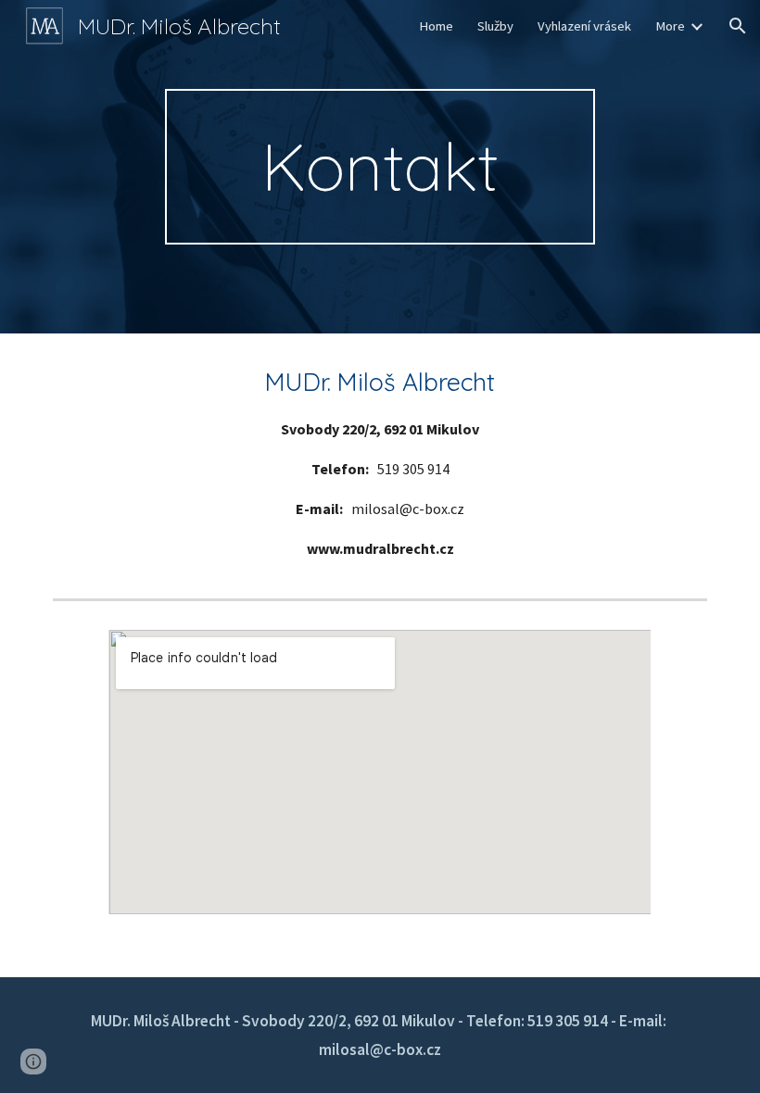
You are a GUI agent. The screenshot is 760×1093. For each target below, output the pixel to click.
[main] (380, 167)
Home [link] (436, 26)
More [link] (670, 26)
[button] (738, 26)
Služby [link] (495, 26)
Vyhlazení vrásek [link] (584, 26)
